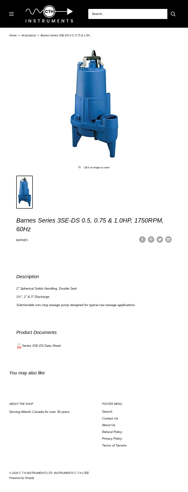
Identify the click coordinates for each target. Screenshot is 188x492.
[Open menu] (11, 14)
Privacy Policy (112, 438)
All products (28, 35)
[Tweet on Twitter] (160, 239)
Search (107, 411)
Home (13, 35)
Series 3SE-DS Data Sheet (41, 345)
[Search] (173, 14)
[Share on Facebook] (142, 239)
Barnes (22, 240)
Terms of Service (114, 445)
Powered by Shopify (21, 478)
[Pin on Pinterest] (151, 239)
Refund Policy (112, 432)
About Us (108, 425)
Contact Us (110, 418)
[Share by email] (168, 239)
